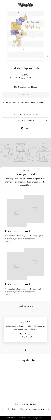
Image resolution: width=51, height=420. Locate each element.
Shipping (22, 78)
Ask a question (25, 120)
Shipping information (25, 115)
